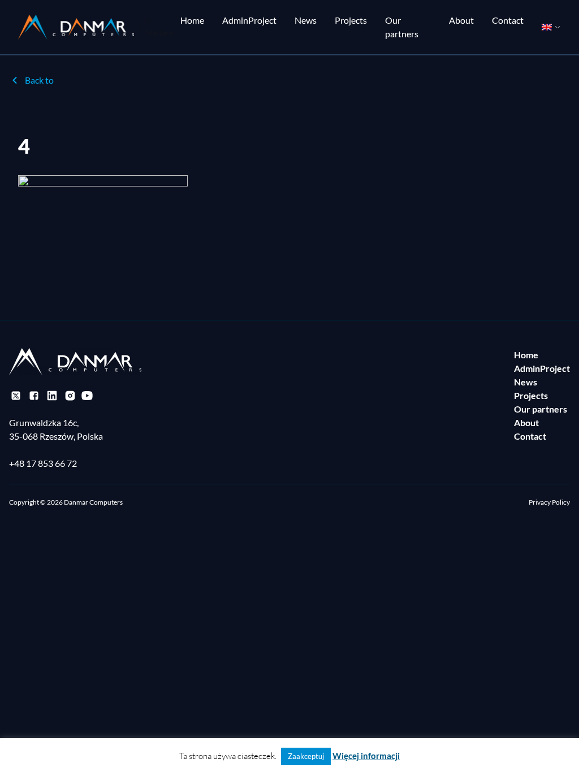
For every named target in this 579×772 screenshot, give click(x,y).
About (461, 20)
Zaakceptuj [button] (306, 756)
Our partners (401, 27)
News (306, 20)
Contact (508, 20)
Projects (351, 20)
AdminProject (249, 20)
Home (192, 20)
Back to (39, 80)
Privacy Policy (549, 502)
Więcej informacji (366, 756)
